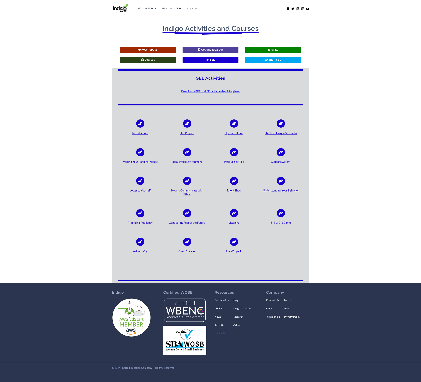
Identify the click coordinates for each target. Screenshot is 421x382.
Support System (280, 161)
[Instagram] (297, 8)
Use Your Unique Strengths (281, 133)
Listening (234, 222)
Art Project (187, 133)
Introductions (140, 133)
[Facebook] (287, 8)
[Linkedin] (302, 8)
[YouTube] (307, 8)
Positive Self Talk (234, 161)
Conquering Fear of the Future (187, 222)
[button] (154, 8)
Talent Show (234, 190)
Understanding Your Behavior (281, 190)
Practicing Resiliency (140, 222)
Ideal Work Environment (187, 161)
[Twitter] (292, 8)
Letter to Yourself (140, 190)
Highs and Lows (234, 133)
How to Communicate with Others (187, 192)
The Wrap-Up (234, 251)
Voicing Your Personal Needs (140, 161)
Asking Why (140, 251)
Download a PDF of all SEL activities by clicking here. (210, 91)
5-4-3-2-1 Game (281, 222)
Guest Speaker (187, 251)
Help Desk (220, 332)
